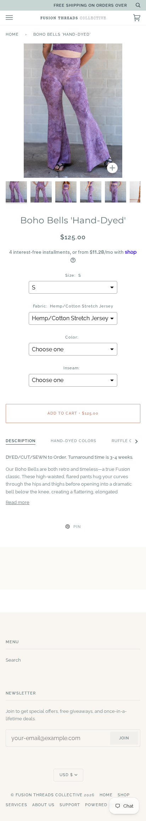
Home (12, 34)
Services (16, 805)
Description (20, 441)
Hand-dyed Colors (73, 441)
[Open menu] (16, 18)
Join (124, 738)
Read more (17, 502)
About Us (43, 805)
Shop (124, 795)
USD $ (66, 775)
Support (70, 805)
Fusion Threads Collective (49, 795)
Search (13, 660)
